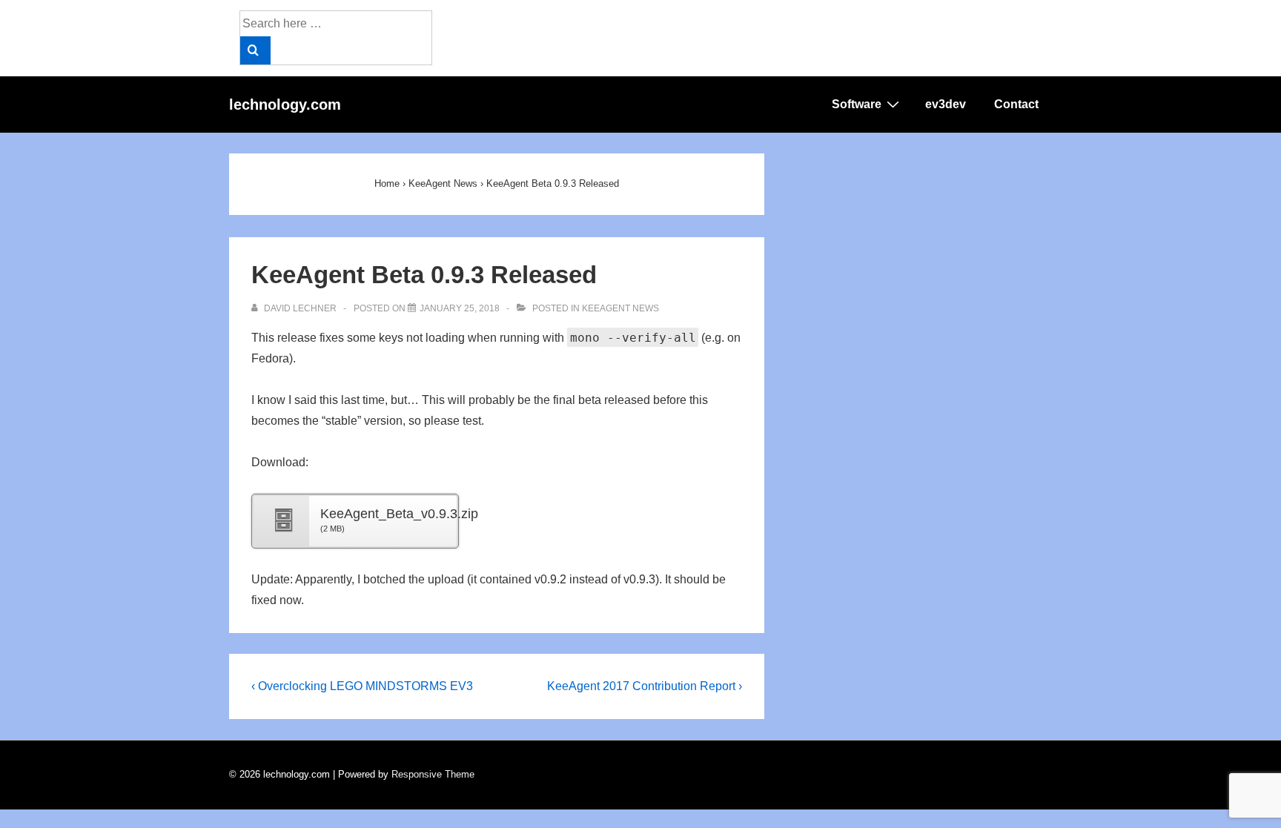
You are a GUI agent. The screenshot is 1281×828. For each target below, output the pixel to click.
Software (856, 104)
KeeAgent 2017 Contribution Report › (644, 686)
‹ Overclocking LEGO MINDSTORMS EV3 (362, 686)
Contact (1016, 104)
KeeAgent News (620, 308)
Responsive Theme (432, 774)
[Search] (255, 50)
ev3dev (945, 104)
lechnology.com (285, 104)
